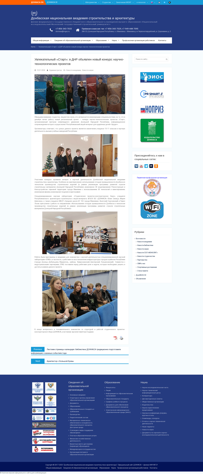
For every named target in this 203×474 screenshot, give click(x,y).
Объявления (141, 279)
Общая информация (41, 40)
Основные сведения (78, 395)
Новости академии (73, 70)
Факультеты (110, 387)
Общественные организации (153, 402)
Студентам (106, 2)
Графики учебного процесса (117, 402)
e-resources (141, 2)
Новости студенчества (146, 256)
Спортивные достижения (147, 267)
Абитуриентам (91, 2)
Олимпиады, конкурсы (151, 418)
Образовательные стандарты (117, 399)
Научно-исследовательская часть (155, 387)
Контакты (162, 40)
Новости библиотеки (145, 245)
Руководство (75, 414)
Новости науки (87, 70)
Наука (114, 40)
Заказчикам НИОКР (123, 2)
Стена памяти (142, 271)
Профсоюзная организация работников (138, 40)
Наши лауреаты (148, 427)
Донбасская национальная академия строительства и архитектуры (83, 18)
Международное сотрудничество (83, 449)
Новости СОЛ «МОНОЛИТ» (147, 253)
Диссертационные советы (152, 399)
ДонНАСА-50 (141, 275)
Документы (74, 403)
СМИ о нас (141, 263)
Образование (101, 40)
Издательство (147, 405)
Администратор (55, 70)
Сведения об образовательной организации (72, 40)
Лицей (108, 390)
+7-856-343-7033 (64, 29)
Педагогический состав (79, 417)
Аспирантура (147, 396)
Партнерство (142, 260)
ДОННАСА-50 (52, 2)
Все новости (140, 239)
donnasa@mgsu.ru (63, 31)
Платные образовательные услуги (83, 435)
